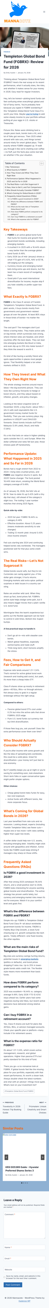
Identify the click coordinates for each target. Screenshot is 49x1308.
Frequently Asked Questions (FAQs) (22, 196)
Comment (10, 1214)
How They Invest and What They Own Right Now (22, 174)
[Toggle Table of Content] (40, 163)
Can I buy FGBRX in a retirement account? (26, 217)
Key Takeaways (12, 167)
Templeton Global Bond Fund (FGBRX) (19, 1091)
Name (8, 1247)
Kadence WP (24, 1301)
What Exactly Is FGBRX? (17, 170)
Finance (7, 52)
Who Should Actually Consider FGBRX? (22, 190)
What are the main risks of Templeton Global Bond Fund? (25, 208)
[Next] (42, 1157)
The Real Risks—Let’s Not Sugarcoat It (23, 184)
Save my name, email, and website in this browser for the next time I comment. (23, 1277)
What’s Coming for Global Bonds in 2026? (24, 193)
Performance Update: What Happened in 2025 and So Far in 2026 (24, 180)
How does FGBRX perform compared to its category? (27, 213)
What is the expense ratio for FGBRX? (25, 219)
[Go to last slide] (6, 1157)
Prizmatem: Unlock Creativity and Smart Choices (36, 1108)
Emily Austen (10, 73)
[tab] (21, 1183)
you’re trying (32, 114)
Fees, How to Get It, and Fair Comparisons (24, 187)
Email (8, 1258)
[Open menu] (44, 12)
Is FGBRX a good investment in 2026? (24, 199)
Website (8, 1269)
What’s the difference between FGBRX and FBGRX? (27, 203)
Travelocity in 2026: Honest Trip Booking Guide (12, 1108)
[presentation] (24, 1148)
